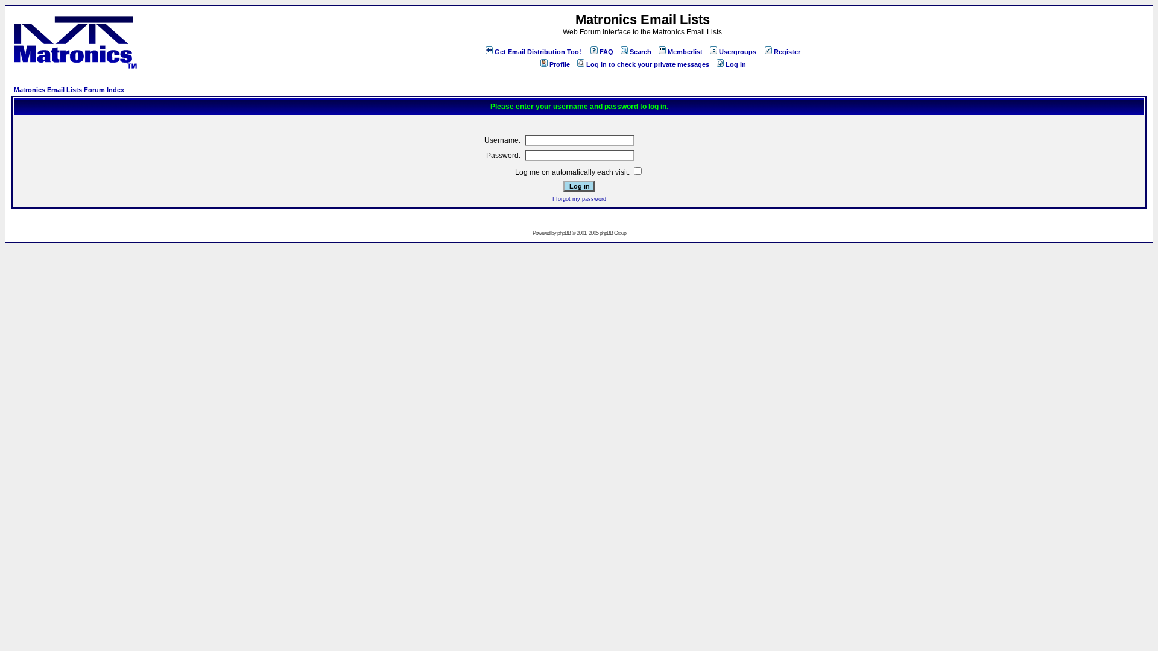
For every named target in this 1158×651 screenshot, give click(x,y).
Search (640, 51)
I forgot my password (579, 199)
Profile (559, 64)
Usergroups (737, 51)
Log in (736, 64)
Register (787, 51)
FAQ (606, 51)
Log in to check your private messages (647, 64)
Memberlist (685, 51)
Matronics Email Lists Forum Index (69, 89)
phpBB (564, 233)
